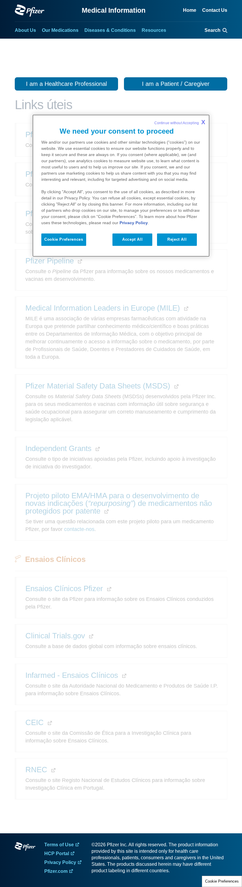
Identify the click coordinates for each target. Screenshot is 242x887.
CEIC (35, 722)
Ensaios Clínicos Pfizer (65, 588)
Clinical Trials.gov (56, 635)
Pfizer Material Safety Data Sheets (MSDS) (98, 385)
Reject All (177, 239)
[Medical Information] (29, 10)
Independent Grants (59, 448)
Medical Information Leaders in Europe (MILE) (103, 308)
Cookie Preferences (222, 881)
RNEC (37, 769)
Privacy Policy (134, 222)
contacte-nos (79, 529)
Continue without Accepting (179, 122)
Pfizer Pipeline (50, 260)
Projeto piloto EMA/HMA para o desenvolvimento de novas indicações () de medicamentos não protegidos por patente (118, 503)
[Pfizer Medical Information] (25, 847)
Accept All (132, 239)
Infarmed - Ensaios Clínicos (72, 675)
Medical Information (113, 10)
